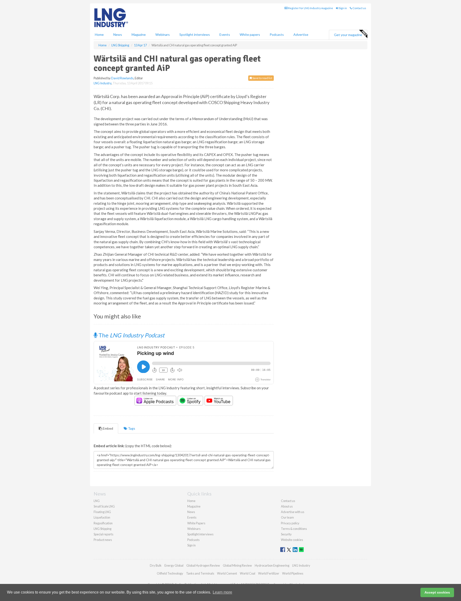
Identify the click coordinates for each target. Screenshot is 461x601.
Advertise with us (292, 512)
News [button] (117, 34)
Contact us (359, 8)
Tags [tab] (131, 428)
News (191, 512)
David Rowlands (122, 78)
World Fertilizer (268, 573)
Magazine (139, 34)
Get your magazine (348, 35)
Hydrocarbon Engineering (272, 565)
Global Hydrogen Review (203, 565)
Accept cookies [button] (437, 592)
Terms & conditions (294, 529)
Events (224, 34)
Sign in (342, 8)
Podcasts (277, 34)
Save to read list (262, 78)
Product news (103, 540)
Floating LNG (102, 512)
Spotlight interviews (194, 34)
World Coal (247, 573)
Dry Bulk (156, 565)
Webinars (162, 34)
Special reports (103, 534)
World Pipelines (292, 573)
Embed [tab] (107, 428)
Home (99, 34)
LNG (97, 501)
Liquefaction (102, 517)
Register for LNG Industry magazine (310, 8)
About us (287, 506)
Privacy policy (290, 523)
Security (286, 534)
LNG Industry (102, 83)
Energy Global (173, 565)
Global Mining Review (237, 565)
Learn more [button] (222, 592)
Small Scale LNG (104, 506)
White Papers (196, 523)
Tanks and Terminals (200, 573)
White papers (250, 34)
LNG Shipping (102, 529)
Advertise (300, 34)
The (130, 335)
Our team (287, 517)
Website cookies (292, 540)
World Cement (227, 573)
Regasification (103, 523)
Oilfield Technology (170, 573)
